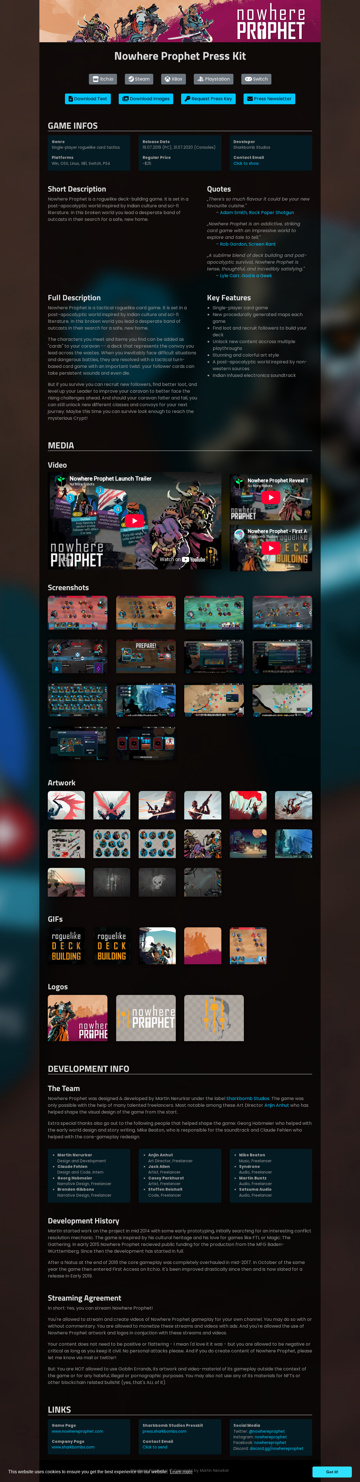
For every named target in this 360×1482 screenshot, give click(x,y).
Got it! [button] (332, 1472)
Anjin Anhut (276, 1105)
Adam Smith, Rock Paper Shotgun (257, 212)
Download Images (149, 98)
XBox (176, 79)
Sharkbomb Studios (247, 1098)
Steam (142, 79)
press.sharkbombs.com (164, 1431)
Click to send (155, 1447)
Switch (260, 79)
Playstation (217, 79)
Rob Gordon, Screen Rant (248, 244)
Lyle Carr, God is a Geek (246, 275)
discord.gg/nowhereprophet (276, 1448)
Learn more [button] (181, 1471)
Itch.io (106, 79)
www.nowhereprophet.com (77, 1431)
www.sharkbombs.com (73, 1447)
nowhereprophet (271, 1437)
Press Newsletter (272, 98)
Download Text (90, 98)
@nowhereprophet (267, 1431)
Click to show (246, 163)
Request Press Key (211, 98)
